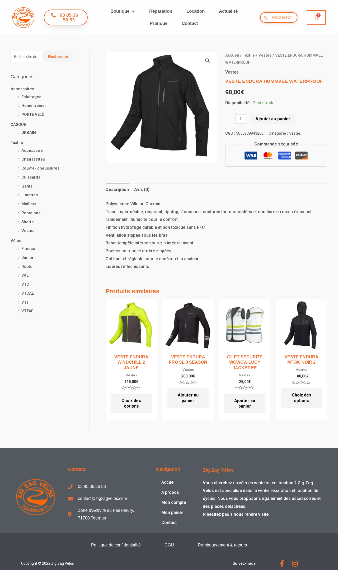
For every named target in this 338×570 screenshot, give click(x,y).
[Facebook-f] (282, 563)
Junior (27, 257)
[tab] (117, 190)
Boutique (119, 11)
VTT (25, 302)
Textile (17, 142)
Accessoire (32, 150)
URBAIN (28, 132)
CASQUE (18, 124)
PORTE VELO (33, 114)
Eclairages (31, 96)
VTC (25, 284)
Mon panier (172, 512)
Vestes (27, 230)
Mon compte (173, 502)
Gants (26, 186)
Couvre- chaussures (40, 168)
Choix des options (131, 403)
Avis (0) (141, 189)
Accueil (232, 55)
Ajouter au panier (272, 119)
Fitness (28, 248)
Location (195, 11)
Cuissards (30, 177)
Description (117, 189)
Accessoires (22, 88)
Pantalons (30, 213)
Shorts (27, 222)
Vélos (16, 240)
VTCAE (27, 293)
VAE (25, 275)
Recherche (58, 56)
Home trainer (33, 105)
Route (26, 266)
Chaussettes (33, 159)
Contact (190, 23)
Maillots (28, 204)
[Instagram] (295, 563)
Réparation (160, 11)
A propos (170, 492)
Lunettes (29, 195)
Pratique (158, 23)
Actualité (228, 11)
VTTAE (27, 311)
